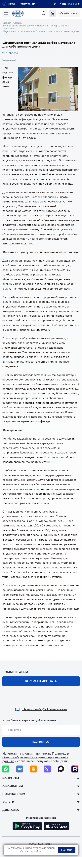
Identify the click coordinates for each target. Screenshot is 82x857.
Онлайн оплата (69, 13)
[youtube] (74, 769)
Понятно (66, 850)
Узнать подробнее (31, 851)
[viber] (47, 769)
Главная (6, 22)
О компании (12, 786)
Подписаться (41, 741)
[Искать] (44, 13)
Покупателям (13, 794)
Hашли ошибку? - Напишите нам (44, 709)
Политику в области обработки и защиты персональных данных (35, 757)
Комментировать (41, 681)
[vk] (19, 769)
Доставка (10, 810)
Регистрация (27, 4)
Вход (11, 4)
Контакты (10, 778)
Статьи (17, 22)
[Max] (61, 769)
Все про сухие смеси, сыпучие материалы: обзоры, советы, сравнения (35, 27)
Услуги (8, 802)
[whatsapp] (5, 769)
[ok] (33, 769)
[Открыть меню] (6, 13)
